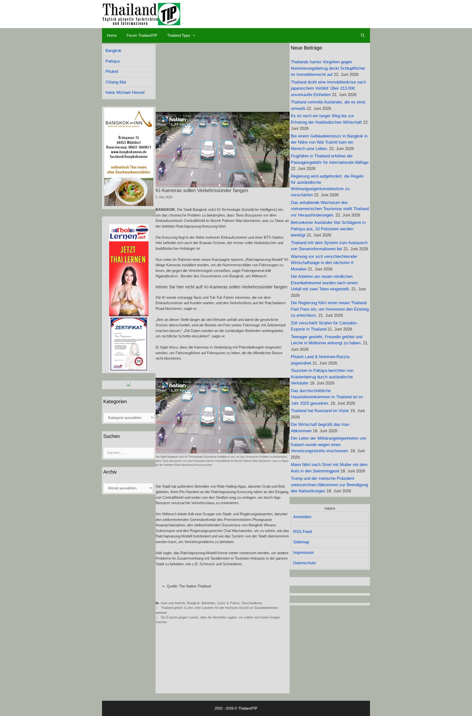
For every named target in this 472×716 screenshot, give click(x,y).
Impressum (303, 552)
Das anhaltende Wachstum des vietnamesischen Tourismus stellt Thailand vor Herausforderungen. (330, 208)
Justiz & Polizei (228, 603)
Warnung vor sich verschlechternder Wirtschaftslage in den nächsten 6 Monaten (324, 262)
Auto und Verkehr (173, 603)
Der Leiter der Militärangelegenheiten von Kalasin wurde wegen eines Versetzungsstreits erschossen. (328, 444)
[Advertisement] (223, 77)
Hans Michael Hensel (125, 92)
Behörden (208, 603)
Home (112, 35)
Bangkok (193, 603)
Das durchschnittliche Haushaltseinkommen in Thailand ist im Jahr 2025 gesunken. (327, 397)
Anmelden (302, 517)
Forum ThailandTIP (142, 35)
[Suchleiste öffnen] (362, 35)
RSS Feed (302, 531)
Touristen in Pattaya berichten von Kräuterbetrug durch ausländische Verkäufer (322, 376)
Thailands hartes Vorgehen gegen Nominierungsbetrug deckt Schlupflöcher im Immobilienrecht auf (328, 68)
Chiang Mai (115, 82)
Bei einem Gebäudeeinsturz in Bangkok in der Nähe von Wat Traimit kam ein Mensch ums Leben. (329, 142)
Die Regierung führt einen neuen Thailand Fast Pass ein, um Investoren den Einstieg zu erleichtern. (330, 309)
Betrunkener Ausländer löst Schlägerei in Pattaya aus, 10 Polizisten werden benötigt (328, 228)
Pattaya (112, 61)
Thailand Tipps (178, 35)
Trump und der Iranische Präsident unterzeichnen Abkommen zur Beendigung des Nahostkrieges (329, 484)
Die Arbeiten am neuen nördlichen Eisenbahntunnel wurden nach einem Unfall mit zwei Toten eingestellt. (324, 282)
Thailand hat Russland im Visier (320, 410)
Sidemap (301, 542)
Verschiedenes (251, 603)
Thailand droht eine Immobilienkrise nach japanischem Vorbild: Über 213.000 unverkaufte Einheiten (328, 88)
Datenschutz (304, 563)
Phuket (111, 71)
